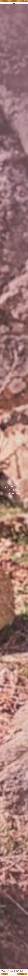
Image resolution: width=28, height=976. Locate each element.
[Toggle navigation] (14, 4)
